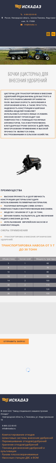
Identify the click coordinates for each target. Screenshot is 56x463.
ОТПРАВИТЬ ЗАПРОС (14, 341)
